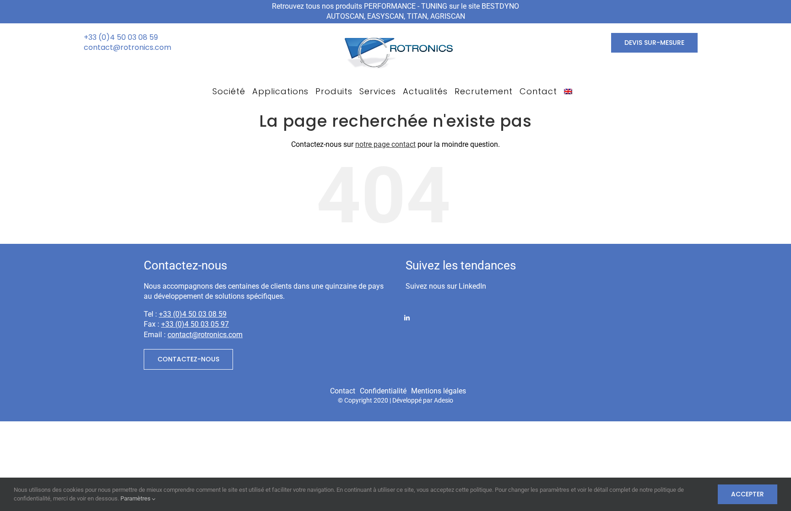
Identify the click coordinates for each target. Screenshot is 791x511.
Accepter (747, 494)
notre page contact (385, 144)
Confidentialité (383, 391)
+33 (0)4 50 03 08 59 (121, 37)
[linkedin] (407, 317)
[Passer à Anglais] (568, 91)
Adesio (443, 400)
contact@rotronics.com (127, 47)
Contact (342, 391)
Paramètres (136, 498)
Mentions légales (438, 391)
